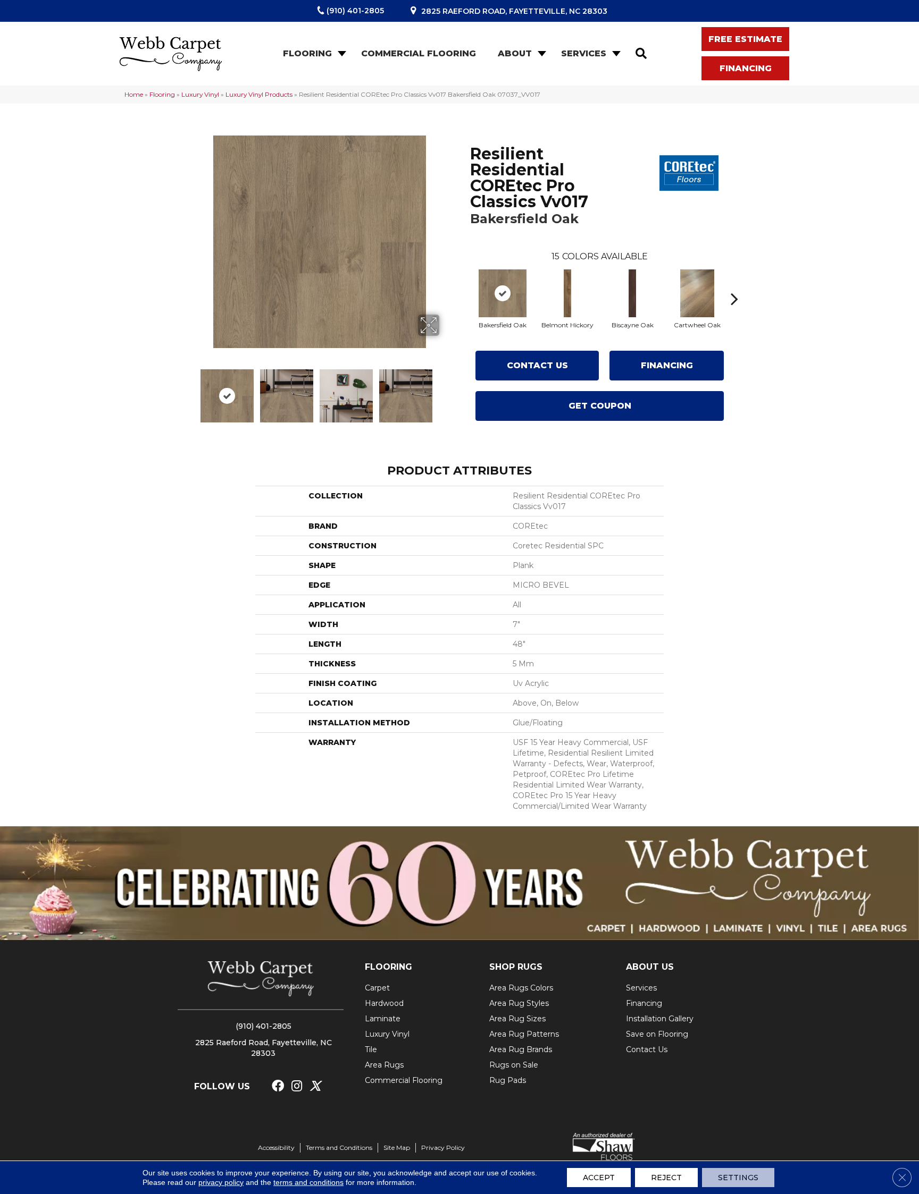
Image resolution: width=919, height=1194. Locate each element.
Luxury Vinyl (200, 94)
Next (446, 390)
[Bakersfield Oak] (502, 293)
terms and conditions (308, 1182)
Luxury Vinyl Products (259, 94)
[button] (341, 53)
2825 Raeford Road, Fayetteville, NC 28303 (514, 11)
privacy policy (221, 1182)
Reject (666, 1177)
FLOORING (388, 967)
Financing (667, 365)
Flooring (307, 53)
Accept (599, 1177)
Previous (192, 390)
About (515, 53)
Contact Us (537, 365)
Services (583, 53)
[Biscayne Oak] (632, 293)
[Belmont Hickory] (567, 293)
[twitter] (315, 1086)
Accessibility (276, 1147)
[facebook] (278, 1086)
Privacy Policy (443, 1147)
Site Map (396, 1147)
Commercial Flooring (418, 53)
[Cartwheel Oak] (697, 293)
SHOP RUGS (515, 967)
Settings (738, 1177)
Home (133, 94)
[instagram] (296, 1086)
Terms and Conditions (339, 1147)
